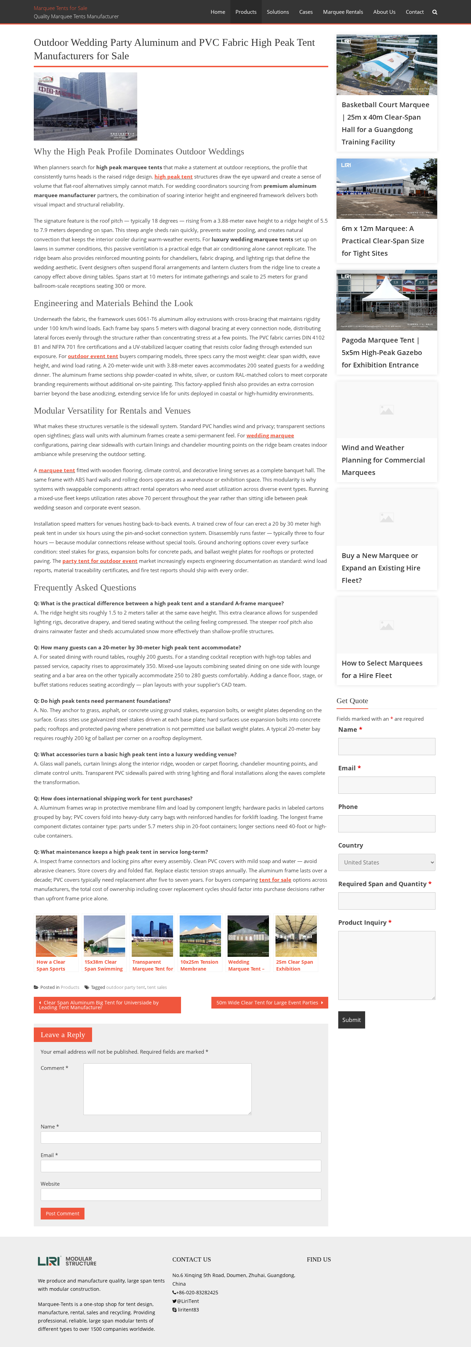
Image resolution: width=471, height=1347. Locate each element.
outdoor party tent (125, 987)
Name (50, 1126)
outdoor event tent (93, 356)
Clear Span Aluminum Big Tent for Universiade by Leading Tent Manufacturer (99, 1005)
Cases (306, 11)
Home (218, 11)
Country (350, 845)
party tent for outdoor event (100, 560)
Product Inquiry (365, 922)
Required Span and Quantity (385, 884)
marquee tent (57, 470)
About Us (384, 11)
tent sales (157, 987)
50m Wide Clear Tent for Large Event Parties (268, 1002)
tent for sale (275, 879)
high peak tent (173, 176)
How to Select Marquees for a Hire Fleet (382, 669)
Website (50, 1183)
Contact (415, 11)
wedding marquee (270, 435)
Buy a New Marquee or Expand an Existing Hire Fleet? (381, 568)
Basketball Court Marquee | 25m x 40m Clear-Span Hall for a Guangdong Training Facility (386, 123)
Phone (348, 806)
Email (49, 1155)
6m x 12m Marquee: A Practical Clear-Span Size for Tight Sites (383, 241)
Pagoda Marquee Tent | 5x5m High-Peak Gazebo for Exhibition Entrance (382, 352)
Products (246, 11)
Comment (54, 1067)
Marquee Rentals (343, 11)
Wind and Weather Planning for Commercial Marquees (383, 460)
